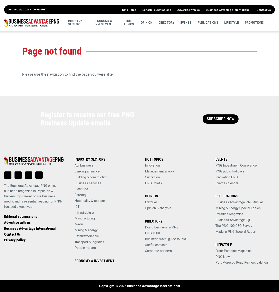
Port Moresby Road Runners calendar (242, 262)
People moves (85, 248)
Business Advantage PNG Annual (239, 202)
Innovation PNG (226, 177)
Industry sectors (75, 22)
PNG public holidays (229, 171)
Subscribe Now (220, 119)
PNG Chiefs (153, 183)
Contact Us (264, 9)
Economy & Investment (104, 22)
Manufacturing (85, 218)
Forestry (81, 195)
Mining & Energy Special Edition (238, 208)
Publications (208, 22)
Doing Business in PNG (162, 227)
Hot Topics (128, 22)
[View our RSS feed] (39, 175)
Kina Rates (129, 9)
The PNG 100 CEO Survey (233, 226)
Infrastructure (84, 213)
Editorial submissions (156, 9)
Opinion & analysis (158, 208)
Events (185, 22)
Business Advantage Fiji (232, 220)
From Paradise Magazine (233, 251)
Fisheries (81, 189)
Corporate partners (158, 251)
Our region (152, 177)
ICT (77, 207)
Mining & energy (86, 230)
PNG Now (222, 257)
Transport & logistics (89, 242)
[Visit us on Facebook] (18, 175)
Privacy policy (15, 240)
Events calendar (226, 183)
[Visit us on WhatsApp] (28, 175)
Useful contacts (156, 245)
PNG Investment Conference (236, 165)
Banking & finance (87, 171)
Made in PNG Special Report (235, 232)
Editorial (151, 202)
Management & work (159, 171)
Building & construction (91, 177)
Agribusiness (84, 165)
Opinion (146, 22)
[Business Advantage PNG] (31, 23)
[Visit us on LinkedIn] (7, 175)
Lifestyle (231, 22)
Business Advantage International (228, 9)
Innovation (152, 165)
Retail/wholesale (87, 236)
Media (79, 224)
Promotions (254, 22)
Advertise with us (188, 9)
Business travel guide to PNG (166, 239)
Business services (88, 183)
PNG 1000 (152, 233)
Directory (166, 22)
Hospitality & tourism (90, 201)
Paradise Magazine (229, 214)
